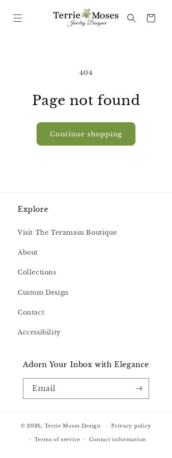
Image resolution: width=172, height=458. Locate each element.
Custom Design (43, 293)
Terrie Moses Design (73, 426)
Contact (31, 312)
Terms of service (57, 439)
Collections (37, 272)
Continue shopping (86, 134)
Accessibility (39, 332)
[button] (17, 18)
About (28, 252)
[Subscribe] (139, 388)
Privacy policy (131, 426)
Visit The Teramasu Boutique (67, 233)
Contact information (117, 439)
